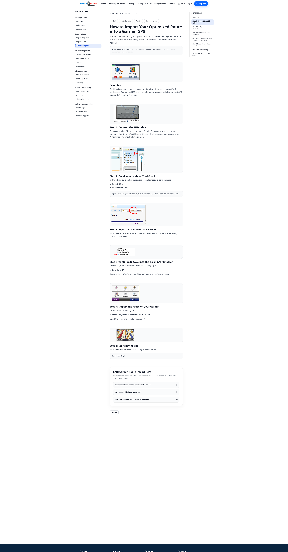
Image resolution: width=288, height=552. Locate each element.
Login (190, 3)
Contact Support (82, 116)
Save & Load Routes (83, 54)
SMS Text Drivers (82, 75)
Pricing (131, 3)
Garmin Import (83, 46)
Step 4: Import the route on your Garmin (201, 45)
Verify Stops (80, 108)
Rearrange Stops (82, 58)
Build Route (80, 25)
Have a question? (151, 21)
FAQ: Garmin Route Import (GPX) (201, 54)
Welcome (79, 21)
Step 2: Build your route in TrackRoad (201, 28)
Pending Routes (82, 79)
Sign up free (201, 3)
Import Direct (81, 42)
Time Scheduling (82, 99)
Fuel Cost (79, 95)
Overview (195, 17)
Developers (142, 3)
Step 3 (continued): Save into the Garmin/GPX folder (202, 39)
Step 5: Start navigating (200, 50)
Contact (172, 3)
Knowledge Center (158, 3)
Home (103, 3)
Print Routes (81, 66)
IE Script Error (81, 112)
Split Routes (80, 62)
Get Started (120, 13)
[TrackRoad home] (88, 3)
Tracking (79, 83)
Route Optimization (117, 3)
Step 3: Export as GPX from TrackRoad (201, 33)
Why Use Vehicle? (82, 91)
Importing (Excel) (82, 38)
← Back (113, 21)
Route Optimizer (126, 21)
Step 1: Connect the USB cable (201, 22)
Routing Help (81, 29)
